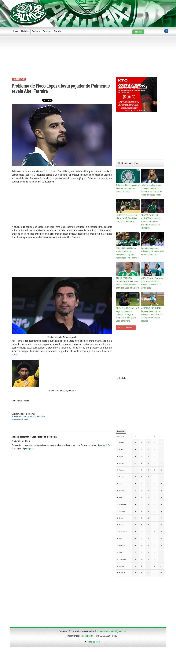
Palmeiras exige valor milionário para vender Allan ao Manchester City (152, 251)
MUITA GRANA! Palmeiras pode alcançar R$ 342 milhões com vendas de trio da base (152, 283)
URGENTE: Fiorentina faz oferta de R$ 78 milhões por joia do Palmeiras (126, 218)
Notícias (25, 31)
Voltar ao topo (93, 641)
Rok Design (88, 636)
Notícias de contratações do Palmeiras (28, 416)
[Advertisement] (118, 9)
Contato (57, 31)
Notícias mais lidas (20, 419)
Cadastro (36, 31)
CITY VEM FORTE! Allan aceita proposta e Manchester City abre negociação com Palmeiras (127, 253)
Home (16, 31)
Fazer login (138, 32)
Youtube (47, 31)
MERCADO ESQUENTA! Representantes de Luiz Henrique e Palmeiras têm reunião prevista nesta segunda (152, 314)
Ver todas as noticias (126, 328)
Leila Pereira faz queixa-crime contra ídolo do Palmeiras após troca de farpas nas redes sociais (151, 190)
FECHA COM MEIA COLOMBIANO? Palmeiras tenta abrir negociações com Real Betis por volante (127, 283)
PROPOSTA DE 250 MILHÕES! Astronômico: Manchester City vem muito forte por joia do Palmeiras (151, 221)
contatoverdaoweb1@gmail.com (112, 631)
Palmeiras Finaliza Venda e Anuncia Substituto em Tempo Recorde (127, 188)
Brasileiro (121, 431)
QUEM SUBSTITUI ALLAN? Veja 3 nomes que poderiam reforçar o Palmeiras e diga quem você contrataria (127, 314)
